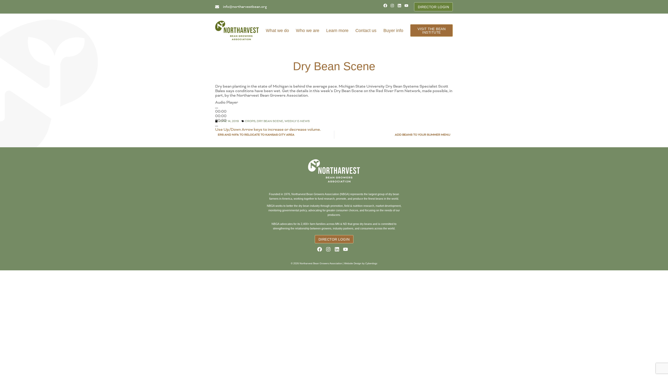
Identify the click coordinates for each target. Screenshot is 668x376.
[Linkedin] (400, 7)
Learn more (337, 30)
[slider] (268, 129)
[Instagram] (393, 7)
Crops (250, 121)
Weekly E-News (297, 121)
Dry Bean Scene (270, 121)
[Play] (216, 108)
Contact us (365, 30)
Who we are (307, 30)
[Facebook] (386, 7)
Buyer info (393, 30)
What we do (277, 30)
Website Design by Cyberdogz (360, 263)
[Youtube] (407, 7)
